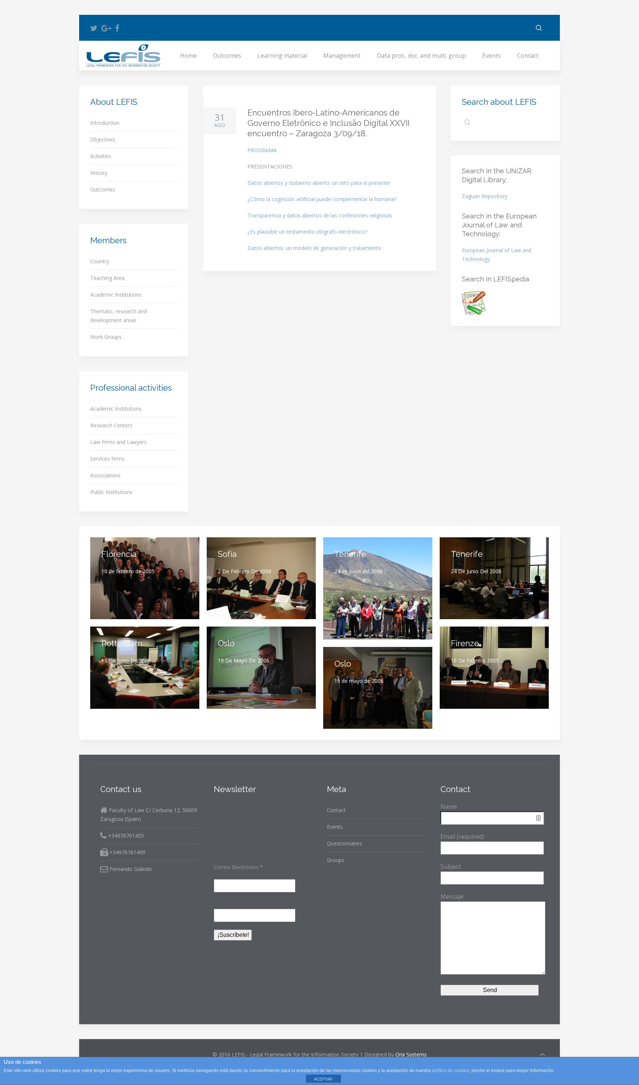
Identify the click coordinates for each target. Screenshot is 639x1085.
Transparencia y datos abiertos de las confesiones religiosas (319, 215)
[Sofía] (261, 578)
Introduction (104, 122)
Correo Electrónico (238, 867)
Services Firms (107, 458)
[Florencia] (144, 578)
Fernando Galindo (130, 868)
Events (491, 55)
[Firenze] (494, 667)
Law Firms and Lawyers (118, 441)
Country (99, 261)
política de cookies (450, 1070)
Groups (335, 860)
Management (342, 55)
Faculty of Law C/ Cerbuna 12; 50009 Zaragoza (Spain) (148, 814)
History (98, 172)
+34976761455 (125, 835)
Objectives (102, 139)
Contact (527, 55)
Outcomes (227, 55)
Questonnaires (344, 843)
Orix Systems (411, 1054)
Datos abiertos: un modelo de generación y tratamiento (314, 247)
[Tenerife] (377, 588)
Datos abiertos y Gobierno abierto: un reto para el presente (318, 182)
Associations (105, 475)
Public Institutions (111, 491)
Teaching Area (107, 277)
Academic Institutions (116, 294)
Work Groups (106, 336)
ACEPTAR (323, 1079)
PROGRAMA (262, 150)
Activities (100, 156)
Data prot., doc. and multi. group (421, 55)
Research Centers (111, 425)
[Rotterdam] (144, 667)
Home (188, 55)
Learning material (282, 55)
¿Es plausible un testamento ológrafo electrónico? (307, 231)
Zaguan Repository (484, 196)
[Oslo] (261, 667)
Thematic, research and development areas (118, 316)
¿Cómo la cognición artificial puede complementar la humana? (321, 199)
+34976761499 (126, 852)
